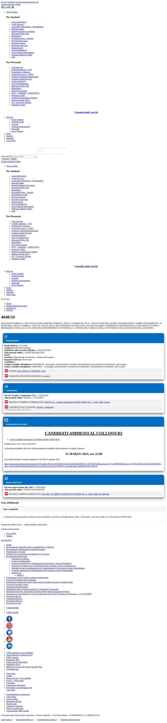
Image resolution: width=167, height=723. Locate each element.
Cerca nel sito (6, 156)
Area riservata (17, 67)
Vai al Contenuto (8, 2)
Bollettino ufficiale (14, 701)
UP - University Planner (21, 102)
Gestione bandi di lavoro (21, 79)
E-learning (10, 683)
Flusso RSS (11, 533)
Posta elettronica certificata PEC (19, 655)
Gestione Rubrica (18, 81)
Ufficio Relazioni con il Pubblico (19, 653)
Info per (9, 117)
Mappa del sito (12, 678)
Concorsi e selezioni (14, 706)
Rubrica (9, 136)
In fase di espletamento (20, 561)
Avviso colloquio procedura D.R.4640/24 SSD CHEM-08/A (35, 439)
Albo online (11, 697)
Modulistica (16, 36)
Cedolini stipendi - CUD (21, 70)
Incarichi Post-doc (13, 603)
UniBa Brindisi (12, 608)
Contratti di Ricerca (14, 599)
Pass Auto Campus (19, 91)
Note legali (18, 681)
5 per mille (10, 690)
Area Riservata (12, 669)
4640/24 (20, 575)
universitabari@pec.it (24, 720)
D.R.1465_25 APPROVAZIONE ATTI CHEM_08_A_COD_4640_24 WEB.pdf (75, 494)
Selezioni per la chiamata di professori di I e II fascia (27, 554)
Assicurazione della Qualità (17, 711)
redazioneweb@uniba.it (70, 720)
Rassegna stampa (18, 43)
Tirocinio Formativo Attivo (17, 584)
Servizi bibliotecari (19, 50)
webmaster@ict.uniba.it (47, 720)
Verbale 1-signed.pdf (44, 407)
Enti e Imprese (17, 131)
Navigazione (6, 540)
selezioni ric (11, 308)
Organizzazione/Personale (17, 587)
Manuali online (17, 29)
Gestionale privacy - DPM (22, 74)
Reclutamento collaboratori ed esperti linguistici (25, 549)
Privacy (9, 681)
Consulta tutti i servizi (86, 112)
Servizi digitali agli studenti (22, 52)
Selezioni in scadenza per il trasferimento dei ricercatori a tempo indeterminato (43, 566)
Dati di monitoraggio (14, 708)
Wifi (13, 57)
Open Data (10, 673)
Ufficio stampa (12, 657)
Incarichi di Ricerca (14, 601)
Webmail (10, 138)
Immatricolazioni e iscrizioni (23, 31)
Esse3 (8, 134)
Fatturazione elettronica (15, 685)
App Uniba (11, 141)
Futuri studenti (17, 119)
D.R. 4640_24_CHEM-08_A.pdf (31, 371)
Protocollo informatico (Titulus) (24, 98)
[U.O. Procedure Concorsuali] (19, 154)
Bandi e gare (11, 704)
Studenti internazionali (20, 126)
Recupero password (19, 45)
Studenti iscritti (17, 122)
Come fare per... (18, 24)
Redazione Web (12, 660)
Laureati (14, 124)
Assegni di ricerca (13, 596)
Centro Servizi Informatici (17, 662)
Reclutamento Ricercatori (16, 306)
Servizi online (12, 12)
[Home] (58, 154)
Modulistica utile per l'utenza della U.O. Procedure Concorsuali (32, 589)
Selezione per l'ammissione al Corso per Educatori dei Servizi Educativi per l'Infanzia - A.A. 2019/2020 (48, 594)
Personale (15, 129)
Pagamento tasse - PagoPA (22, 38)
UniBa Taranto (12, 612)
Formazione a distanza (20, 72)
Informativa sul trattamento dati (19, 688)
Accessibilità (25, 678)
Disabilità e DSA (13, 664)
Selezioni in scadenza (20, 559)
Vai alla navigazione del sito (26, 2)
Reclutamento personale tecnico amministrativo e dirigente (30, 547)
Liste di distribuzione (20, 84)
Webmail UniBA (18, 105)
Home (8, 303)
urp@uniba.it (6, 720)
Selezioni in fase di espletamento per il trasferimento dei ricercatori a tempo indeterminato (48, 568)
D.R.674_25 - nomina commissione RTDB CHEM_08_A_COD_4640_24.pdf (76, 402)
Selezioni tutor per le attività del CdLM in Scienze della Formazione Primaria (38, 591)
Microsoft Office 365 (20, 34)
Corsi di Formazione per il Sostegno (21, 580)
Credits (9, 676)
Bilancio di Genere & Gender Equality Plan (24, 667)
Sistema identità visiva (20, 100)
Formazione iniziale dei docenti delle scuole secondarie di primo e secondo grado (39, 582)
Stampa (9, 536)
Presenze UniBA (18, 95)
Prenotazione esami (19, 41)
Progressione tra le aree (15, 552)
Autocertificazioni (18, 22)
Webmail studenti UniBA (21, 55)
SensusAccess (17, 48)
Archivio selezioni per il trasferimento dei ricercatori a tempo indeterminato (42, 570)
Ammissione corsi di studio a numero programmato (27, 577)
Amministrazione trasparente (18, 694)
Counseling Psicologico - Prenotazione (27, 27)
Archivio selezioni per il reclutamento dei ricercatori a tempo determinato (41, 563)
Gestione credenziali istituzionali (24, 77)
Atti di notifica (12, 699)
